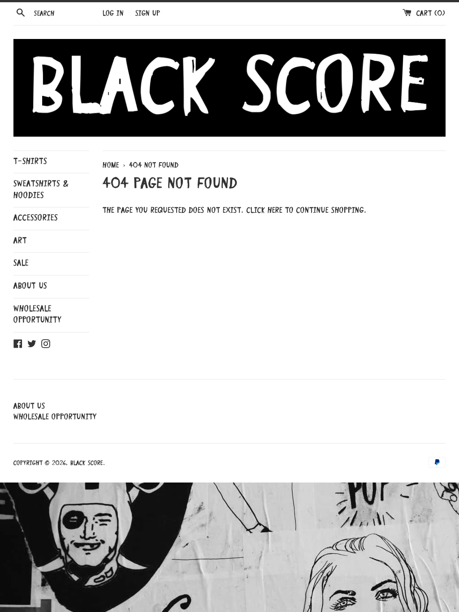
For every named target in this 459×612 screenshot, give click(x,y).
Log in (113, 14)
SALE (21, 263)
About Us (30, 286)
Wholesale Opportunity (37, 315)
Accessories (35, 218)
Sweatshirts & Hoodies (41, 190)
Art (20, 241)
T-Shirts (30, 162)
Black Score (86, 463)
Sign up (147, 14)
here (275, 210)
